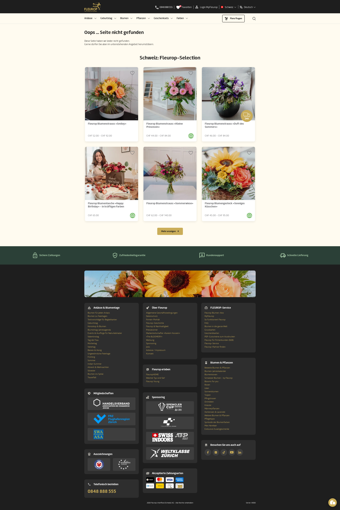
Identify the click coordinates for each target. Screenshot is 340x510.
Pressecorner (152, 330)
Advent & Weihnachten (98, 367)
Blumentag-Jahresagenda (99, 330)
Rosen (207, 385)
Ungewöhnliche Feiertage (99, 353)
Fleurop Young (152, 381)
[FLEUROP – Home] (92, 7)
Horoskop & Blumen (97, 326)
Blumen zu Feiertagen (97, 316)
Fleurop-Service (212, 343)
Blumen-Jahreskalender (215, 371)
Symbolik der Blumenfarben (217, 422)
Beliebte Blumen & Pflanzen (217, 368)
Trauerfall (92, 377)
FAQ (206, 323)
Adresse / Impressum (155, 350)
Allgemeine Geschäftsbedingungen (162, 313)
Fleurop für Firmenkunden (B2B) (219, 340)
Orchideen (209, 402)
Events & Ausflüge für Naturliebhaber (105, 333)
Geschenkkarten (212, 333)
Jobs (148, 347)
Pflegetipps (210, 419)
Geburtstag (93, 323)
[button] (90, 18)
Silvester (91, 370)
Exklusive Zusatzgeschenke (217, 429)
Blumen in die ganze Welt (216, 326)
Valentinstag (93, 336)
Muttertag (92, 343)
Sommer (91, 360)
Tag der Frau (93, 340)
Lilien (207, 388)
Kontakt (150, 353)
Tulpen (208, 395)
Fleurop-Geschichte (155, 323)
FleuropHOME (152, 374)
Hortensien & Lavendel (215, 412)
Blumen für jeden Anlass (99, 313)
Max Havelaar (211, 425)
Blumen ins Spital (95, 374)
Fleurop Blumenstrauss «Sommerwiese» (169, 203)
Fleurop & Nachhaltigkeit (157, 326)
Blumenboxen (211, 374)
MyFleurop (209, 316)
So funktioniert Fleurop (215, 319)
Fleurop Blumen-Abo (214, 313)
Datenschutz (152, 316)
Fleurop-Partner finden (215, 347)
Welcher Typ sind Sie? (155, 378)
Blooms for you (211, 381)
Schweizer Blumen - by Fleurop (219, 378)
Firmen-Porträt (153, 319)
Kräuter (208, 405)
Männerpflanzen (212, 408)
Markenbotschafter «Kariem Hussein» (163, 333)
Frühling (91, 357)
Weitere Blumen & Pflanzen (217, 415)
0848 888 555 (102, 491)
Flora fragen (236, 18)
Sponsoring (151, 343)
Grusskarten (210, 330)
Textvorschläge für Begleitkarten (102, 319)
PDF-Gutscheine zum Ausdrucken (220, 336)
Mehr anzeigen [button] (168, 231)
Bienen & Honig (95, 350)
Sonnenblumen (211, 391)
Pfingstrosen (210, 398)
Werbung (150, 340)
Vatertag (91, 347)
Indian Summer (94, 364)
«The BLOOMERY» (154, 336)
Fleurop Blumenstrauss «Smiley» (107, 123)
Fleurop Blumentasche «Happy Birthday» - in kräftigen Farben (106, 205)
